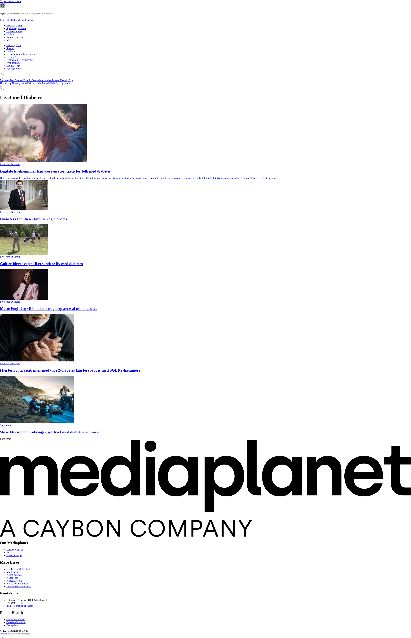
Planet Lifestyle (14, 580)
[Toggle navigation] (32, 20)
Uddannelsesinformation (18, 586)
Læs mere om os (14, 549)
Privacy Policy (5, 634)
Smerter (10, 48)
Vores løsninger (14, 555)
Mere (9, 40)
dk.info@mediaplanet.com (19, 605)
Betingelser (12, 625)
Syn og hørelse (14, 68)
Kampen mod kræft (16, 37)
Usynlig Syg (12, 57)
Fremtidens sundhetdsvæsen (20, 54)
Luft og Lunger (14, 31)
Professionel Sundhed (17, 583)
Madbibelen (12, 572)
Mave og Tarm (13, 45)
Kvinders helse (14, 62)
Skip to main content (10, 1)
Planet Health (15, 20)
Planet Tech (12, 577)
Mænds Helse (13, 65)
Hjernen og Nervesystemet (19, 60)
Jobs (8, 552)
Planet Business (14, 575)
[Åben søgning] (1, 78)
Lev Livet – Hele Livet (18, 569)
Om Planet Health (15, 619)
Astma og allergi (14, 25)
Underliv (10, 51)
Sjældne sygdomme (16, 28)
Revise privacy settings (21, 634)
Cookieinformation (16, 622)
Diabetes (10, 34)
